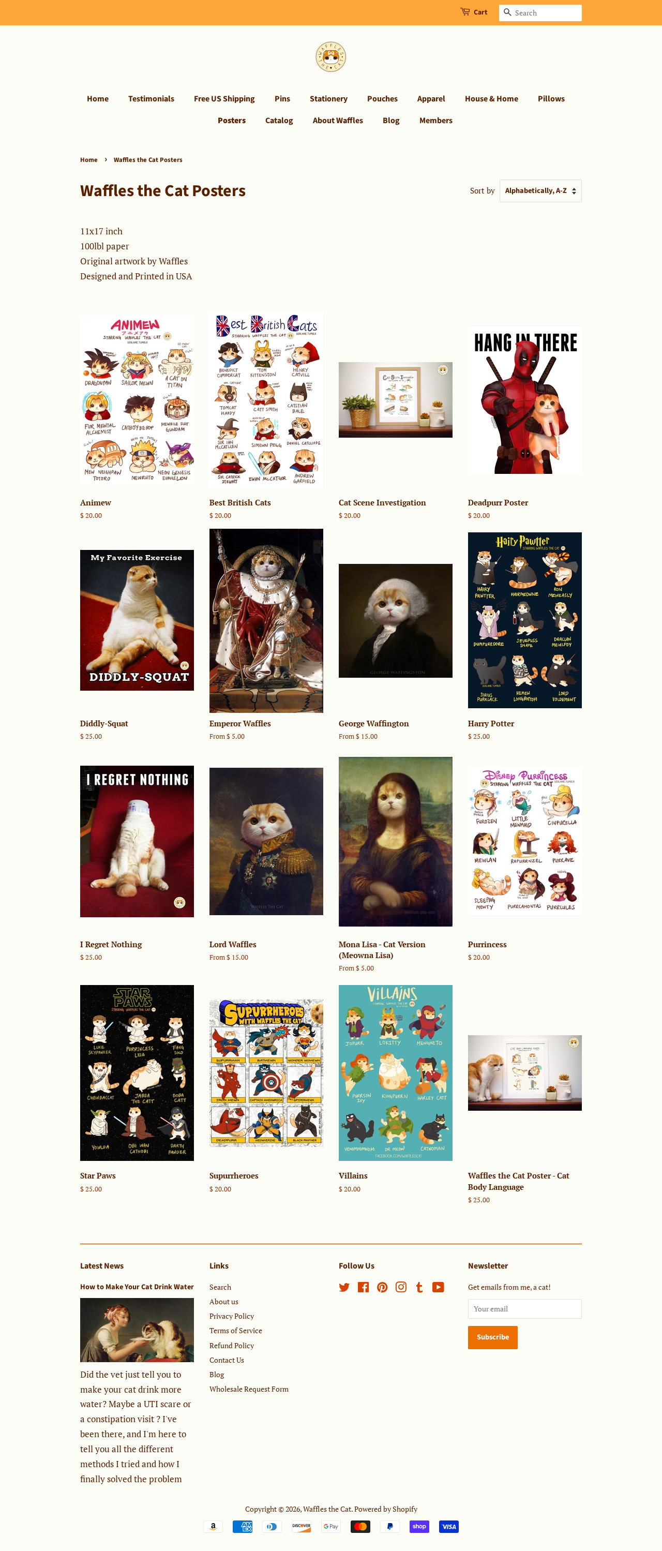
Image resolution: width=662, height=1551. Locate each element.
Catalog (279, 120)
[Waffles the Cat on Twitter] (344, 1289)
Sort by (482, 190)
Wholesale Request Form (249, 1389)
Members (436, 120)
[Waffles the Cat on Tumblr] (419, 1289)
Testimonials (151, 99)
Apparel (431, 99)
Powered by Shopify (385, 1509)
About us (223, 1301)
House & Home (491, 99)
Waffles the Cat (327, 1509)
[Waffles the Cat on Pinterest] (382, 1289)
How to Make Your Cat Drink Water (137, 1286)
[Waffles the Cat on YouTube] (438, 1289)
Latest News (102, 1266)
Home (98, 99)
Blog (391, 120)
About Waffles (338, 120)
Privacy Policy (231, 1316)
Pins (282, 99)
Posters (232, 120)
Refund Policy (231, 1345)
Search (220, 1287)
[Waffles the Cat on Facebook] (363, 1289)
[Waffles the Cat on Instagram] (401, 1289)
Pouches (382, 99)
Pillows (551, 99)
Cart (480, 12)
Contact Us (226, 1360)
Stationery (329, 99)
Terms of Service (235, 1330)
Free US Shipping (224, 99)
